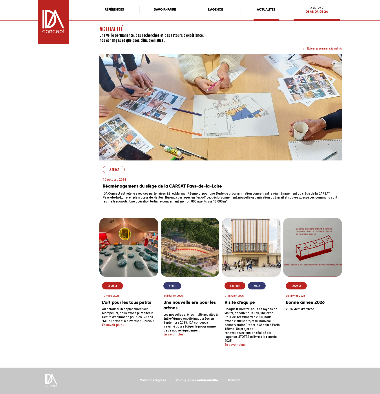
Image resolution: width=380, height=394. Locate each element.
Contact (234, 380)
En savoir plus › (113, 325)
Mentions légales (153, 380)
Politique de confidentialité (197, 380)
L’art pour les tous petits (126, 302)
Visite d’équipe (240, 302)
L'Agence (113, 169)
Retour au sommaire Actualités (324, 48)
